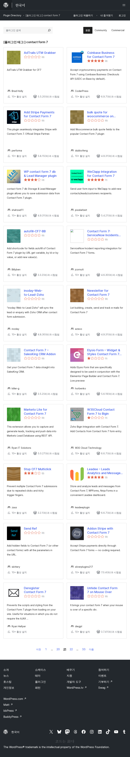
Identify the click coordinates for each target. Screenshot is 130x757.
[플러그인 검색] (49, 30)
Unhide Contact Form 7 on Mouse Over (102, 590)
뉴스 (6, 675)
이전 (38, 649)
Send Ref (30, 528)
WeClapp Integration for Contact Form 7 (102, 173)
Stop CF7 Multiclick (37, 469)
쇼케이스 (40, 669)
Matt (8, 704)
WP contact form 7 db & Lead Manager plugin (40, 173)
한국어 (15, 732)
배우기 (71, 669)
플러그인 (40, 681)
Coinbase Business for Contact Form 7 (101, 54)
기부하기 (105, 681)
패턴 (37, 687)
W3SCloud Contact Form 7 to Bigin (101, 411)
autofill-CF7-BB (35, 231)
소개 (6, 669)
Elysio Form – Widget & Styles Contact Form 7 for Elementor (103, 352)
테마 (37, 675)
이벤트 (102, 675)
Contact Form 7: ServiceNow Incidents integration (102, 233)
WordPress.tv (77, 687)
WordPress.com (14, 698)
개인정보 (8, 687)
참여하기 (103, 669)
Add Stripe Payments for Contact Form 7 (39, 114)
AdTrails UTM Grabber (40, 52)
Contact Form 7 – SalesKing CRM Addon (40, 352)
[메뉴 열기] (124, 5)
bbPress (10, 710)
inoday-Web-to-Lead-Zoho (34, 292)
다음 (91, 649)
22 (71, 649)
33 (83, 649)
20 (58, 649)
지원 (69, 675)
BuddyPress (12, 716)
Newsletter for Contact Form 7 (98, 292)
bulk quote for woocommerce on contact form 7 (100, 114)
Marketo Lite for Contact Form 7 (35, 411)
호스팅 (7, 681)
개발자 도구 (74, 681)
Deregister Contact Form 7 (35, 590)
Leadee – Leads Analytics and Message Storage (104, 471)
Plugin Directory (12, 15)
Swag (103, 687)
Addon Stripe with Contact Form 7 (100, 530)
